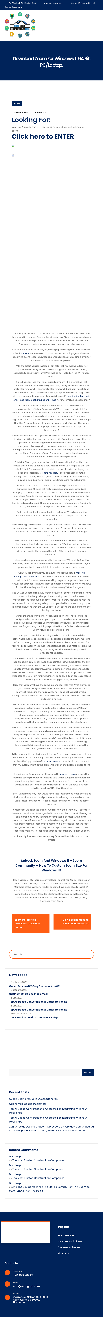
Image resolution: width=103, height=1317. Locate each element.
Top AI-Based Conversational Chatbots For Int (38, 1001)
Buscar (88, 1072)
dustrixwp (15, 1156)
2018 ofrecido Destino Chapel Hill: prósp (33, 1017)
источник (25, 353)
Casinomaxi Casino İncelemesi (28, 994)
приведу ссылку (67, 774)
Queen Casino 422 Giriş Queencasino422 (34, 986)
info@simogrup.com (54, 3)
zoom (17, 103)
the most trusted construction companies (38, 1160)
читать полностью (51, 472)
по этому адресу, (52, 761)
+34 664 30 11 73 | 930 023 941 (22, 3)
